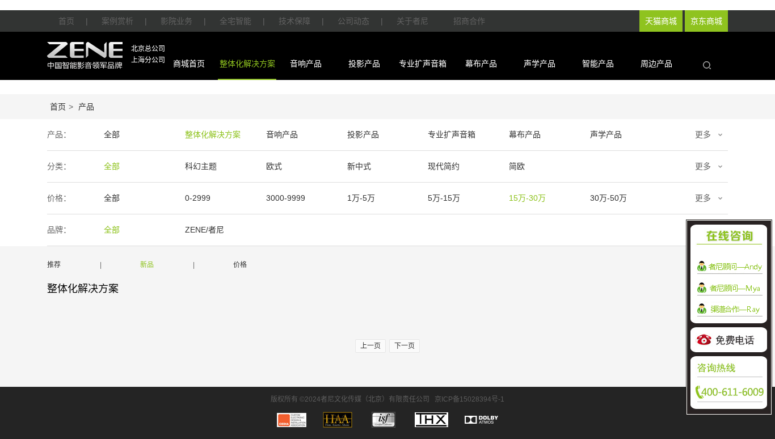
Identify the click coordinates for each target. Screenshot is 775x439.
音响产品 (306, 63)
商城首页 (189, 63)
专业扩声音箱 (423, 63)
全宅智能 (235, 21)
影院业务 (176, 21)
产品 (86, 106)
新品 (147, 265)
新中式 (359, 166)
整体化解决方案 (247, 63)
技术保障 (294, 21)
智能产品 (598, 63)
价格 (240, 265)
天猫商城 (661, 21)
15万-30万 (527, 197)
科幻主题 (201, 166)
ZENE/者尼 (204, 229)
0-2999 (197, 197)
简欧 (517, 166)
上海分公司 (148, 60)
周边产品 (656, 63)
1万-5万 (361, 197)
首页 (66, 21)
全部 (112, 134)
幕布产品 (481, 63)
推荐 (54, 265)
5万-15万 (444, 197)
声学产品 (539, 63)
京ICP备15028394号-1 (469, 399)
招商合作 (469, 21)
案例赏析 (117, 21)
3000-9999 (285, 197)
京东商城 (706, 21)
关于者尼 (412, 21)
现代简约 (444, 166)
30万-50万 (608, 197)
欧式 (274, 166)
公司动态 (353, 21)
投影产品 (364, 63)
